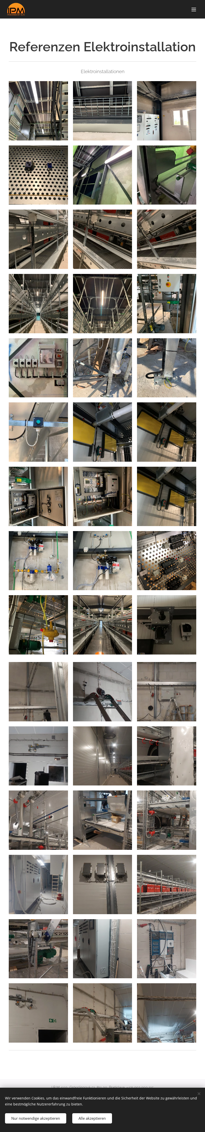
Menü (194, 9)
